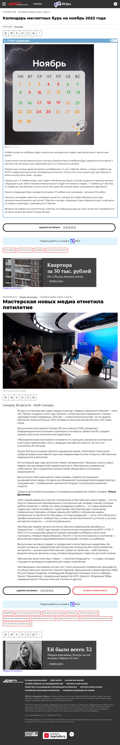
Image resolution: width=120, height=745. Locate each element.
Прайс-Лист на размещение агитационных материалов (51, 687)
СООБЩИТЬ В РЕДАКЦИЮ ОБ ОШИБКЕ (79, 690)
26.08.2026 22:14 (10, 297)
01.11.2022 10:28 (9, 12)
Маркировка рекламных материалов (42, 690)
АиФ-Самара (15, 147)
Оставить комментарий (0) (95, 591)
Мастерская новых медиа (14, 390)
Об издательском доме (36, 680)
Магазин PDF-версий (74, 680)
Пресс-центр (55, 680)
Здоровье (18, 27)
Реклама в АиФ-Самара (77, 684)
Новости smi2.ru (12, 288)
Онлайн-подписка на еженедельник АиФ (44, 684)
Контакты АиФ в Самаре (91, 687)
